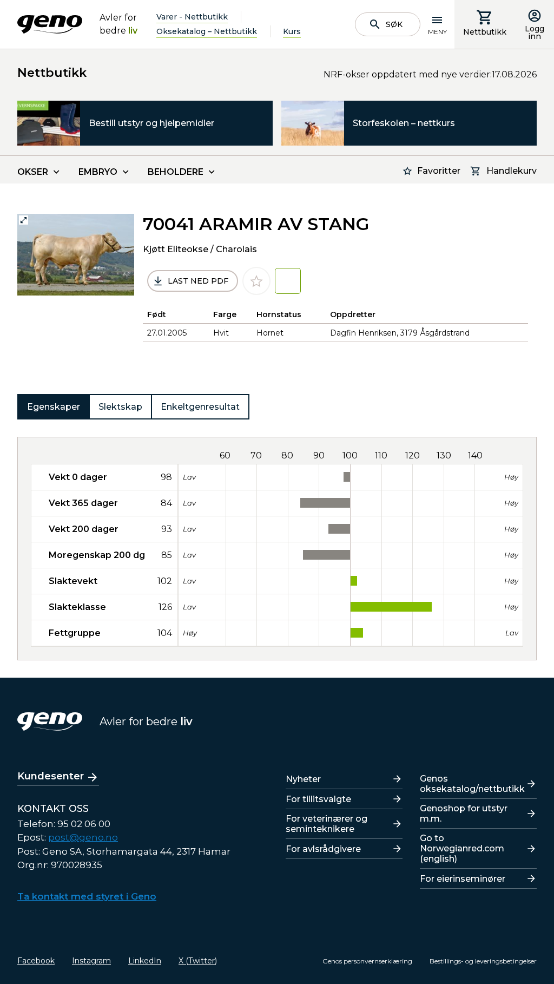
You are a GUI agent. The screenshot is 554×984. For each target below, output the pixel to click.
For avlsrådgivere (323, 849)
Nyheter (303, 779)
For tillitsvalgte (318, 799)
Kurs (292, 31)
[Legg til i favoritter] (256, 281)
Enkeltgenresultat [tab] (200, 407)
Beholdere (175, 172)
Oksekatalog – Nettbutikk (206, 31)
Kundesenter (50, 776)
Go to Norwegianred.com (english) (462, 848)
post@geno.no (83, 837)
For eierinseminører (462, 879)
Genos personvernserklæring (367, 961)
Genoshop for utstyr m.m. (463, 813)
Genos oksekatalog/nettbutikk (472, 783)
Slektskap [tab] (120, 407)
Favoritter (438, 171)
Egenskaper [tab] (53, 407)
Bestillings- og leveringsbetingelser (483, 961)
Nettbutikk (484, 32)
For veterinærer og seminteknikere (326, 824)
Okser (32, 172)
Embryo (97, 172)
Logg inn (534, 32)
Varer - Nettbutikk (192, 17)
